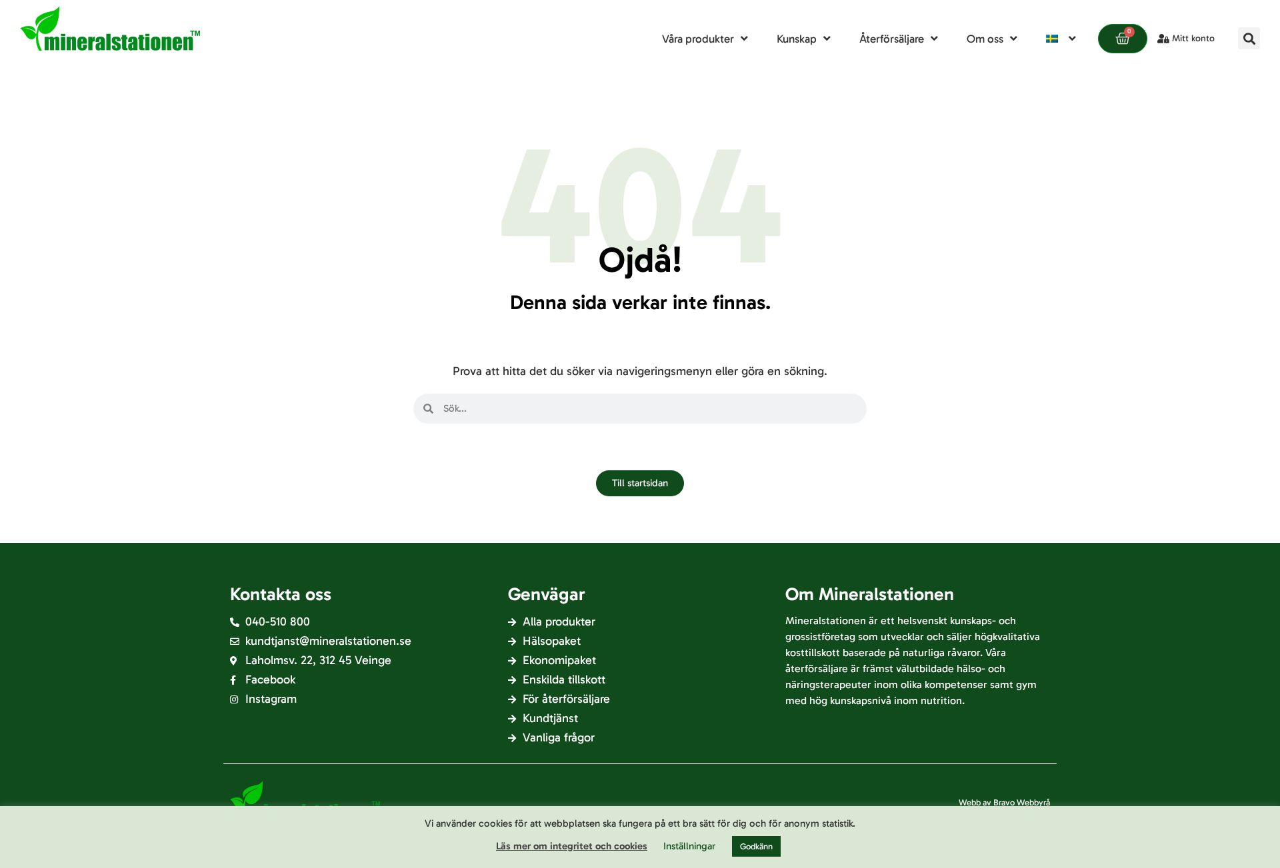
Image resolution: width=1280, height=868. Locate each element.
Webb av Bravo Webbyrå (1004, 802)
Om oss (985, 38)
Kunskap (797, 38)
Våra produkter (698, 38)
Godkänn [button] (756, 846)
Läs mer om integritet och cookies (571, 846)
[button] (1249, 38)
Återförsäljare (891, 38)
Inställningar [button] (689, 846)
